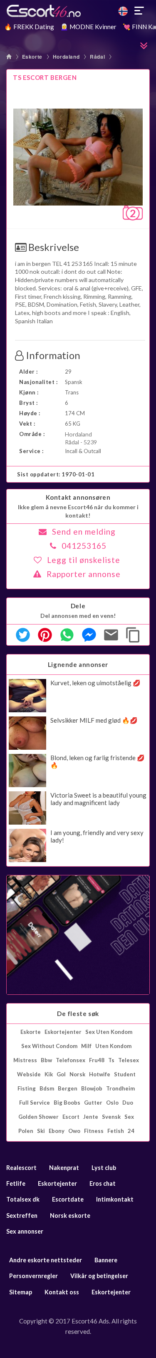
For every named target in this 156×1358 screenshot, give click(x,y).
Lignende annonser (78, 664)
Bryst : (28, 402)
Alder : (28, 371)
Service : (31, 451)
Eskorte (32, 56)
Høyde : (29, 413)
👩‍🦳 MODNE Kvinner (88, 26)
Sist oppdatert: (56, 474)
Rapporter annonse (84, 574)
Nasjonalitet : (38, 382)
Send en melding (84, 531)
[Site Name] (78, 11)
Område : (32, 434)
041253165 (84, 545)
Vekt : (27, 423)
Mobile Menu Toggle (139, 10)
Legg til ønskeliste (83, 560)
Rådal (97, 56)
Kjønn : (29, 392)
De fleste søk (78, 1013)
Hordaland (66, 56)
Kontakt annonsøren (78, 497)
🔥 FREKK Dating (29, 26)
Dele (78, 606)
